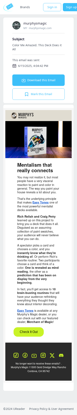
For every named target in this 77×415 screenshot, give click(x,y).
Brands (25, 7)
